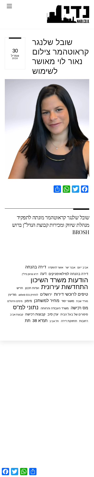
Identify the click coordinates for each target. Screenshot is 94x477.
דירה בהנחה (35, 267)
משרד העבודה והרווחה (55, 308)
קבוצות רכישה (35, 314)
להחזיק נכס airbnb (28, 294)
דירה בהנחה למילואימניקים (68, 274)
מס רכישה (79, 308)
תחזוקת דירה (69, 321)
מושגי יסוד (67, 301)
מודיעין (12, 294)
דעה (43, 274)
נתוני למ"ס (26, 307)
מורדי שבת (82, 301)
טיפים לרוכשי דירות (71, 294)
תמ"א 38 (39, 320)
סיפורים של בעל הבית (74, 314)
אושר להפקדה (55, 267)
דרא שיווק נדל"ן (30, 274)
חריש (20, 288)
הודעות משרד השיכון (59, 280)
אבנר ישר (70, 267)
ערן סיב (52, 314)
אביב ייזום (82, 267)
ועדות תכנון (32, 288)
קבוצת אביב (16, 314)
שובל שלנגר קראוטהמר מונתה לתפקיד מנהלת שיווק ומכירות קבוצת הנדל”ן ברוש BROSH (50, 224)
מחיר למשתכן (46, 300)
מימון (28, 301)
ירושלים (46, 294)
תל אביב (54, 321)
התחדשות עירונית (64, 287)
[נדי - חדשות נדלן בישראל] (68, 20)
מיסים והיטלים (15, 301)
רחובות (83, 321)
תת (27, 320)
